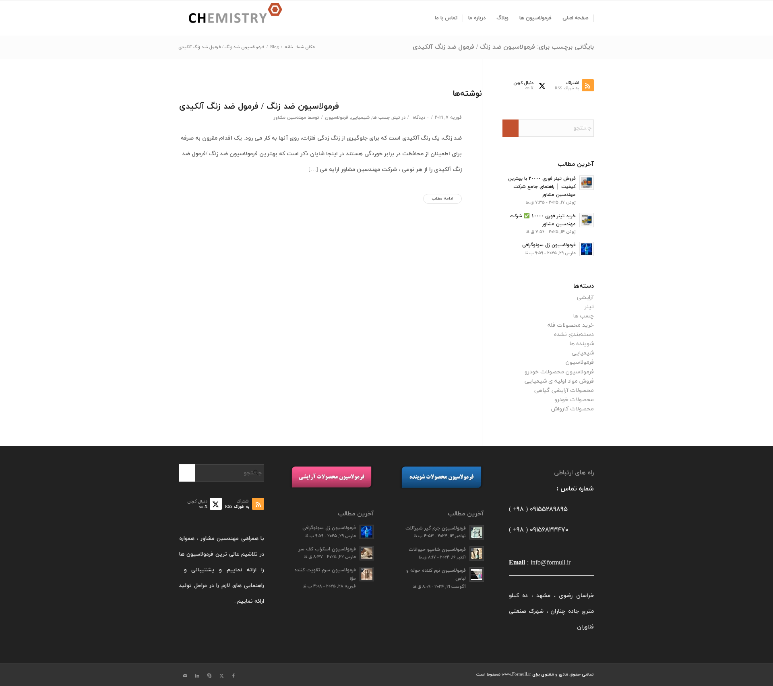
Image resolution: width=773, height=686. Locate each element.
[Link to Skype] (209, 676)
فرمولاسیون (336, 117)
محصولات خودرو (574, 400)
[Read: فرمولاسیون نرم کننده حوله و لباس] (476, 574)
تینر (396, 117)
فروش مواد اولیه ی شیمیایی (559, 381)
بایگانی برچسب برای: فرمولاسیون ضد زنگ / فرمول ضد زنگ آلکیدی (503, 47)
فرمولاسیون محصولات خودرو (559, 372)
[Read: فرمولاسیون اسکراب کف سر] (367, 553)
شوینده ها (581, 344)
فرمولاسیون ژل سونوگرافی (549, 245)
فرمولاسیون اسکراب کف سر (327, 549)
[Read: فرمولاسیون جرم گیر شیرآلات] (476, 532)
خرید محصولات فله (571, 325)
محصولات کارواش (572, 409)
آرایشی (585, 297)
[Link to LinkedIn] (197, 676)
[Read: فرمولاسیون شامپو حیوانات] (476, 553)
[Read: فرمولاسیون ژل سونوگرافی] (586, 249)
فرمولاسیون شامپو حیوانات (437, 549)
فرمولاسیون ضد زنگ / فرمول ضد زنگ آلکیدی (259, 107)
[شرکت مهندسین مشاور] (230, 18)
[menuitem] (575, 18)
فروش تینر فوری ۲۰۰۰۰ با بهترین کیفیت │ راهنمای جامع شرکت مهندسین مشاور (542, 186)
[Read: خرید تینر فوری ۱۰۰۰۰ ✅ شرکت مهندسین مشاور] (586, 220)
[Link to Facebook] (233, 676)
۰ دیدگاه (420, 117)
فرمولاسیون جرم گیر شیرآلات (435, 528)
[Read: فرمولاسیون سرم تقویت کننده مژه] (367, 574)
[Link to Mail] (185, 676)
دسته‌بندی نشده (574, 334)
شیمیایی (360, 117)
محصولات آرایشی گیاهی (564, 390)
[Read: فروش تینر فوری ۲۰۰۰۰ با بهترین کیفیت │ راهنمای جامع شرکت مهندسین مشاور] (586, 182)
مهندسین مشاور (290, 117)
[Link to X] (221, 676)
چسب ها (381, 117)
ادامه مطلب (442, 199)
